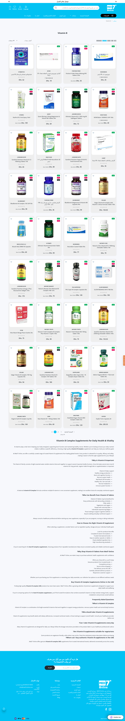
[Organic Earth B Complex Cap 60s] (21, 401)
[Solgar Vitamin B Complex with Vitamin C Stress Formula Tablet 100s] (104, 186)
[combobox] (76, 7)
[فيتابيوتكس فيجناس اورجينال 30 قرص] (21, 57)
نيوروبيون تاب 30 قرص (103, 74)
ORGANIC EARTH (21, 416)
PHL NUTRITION (76, 287)
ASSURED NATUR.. (76, 114)
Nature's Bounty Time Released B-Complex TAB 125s (49, 289)
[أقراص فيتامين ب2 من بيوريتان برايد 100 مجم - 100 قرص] (49, 186)
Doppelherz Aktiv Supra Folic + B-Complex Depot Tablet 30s (76, 375)
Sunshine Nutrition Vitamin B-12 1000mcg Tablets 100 (21, 160)
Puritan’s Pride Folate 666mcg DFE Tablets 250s (76, 74)
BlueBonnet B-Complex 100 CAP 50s (21, 203)
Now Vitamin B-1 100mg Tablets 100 (49, 419)
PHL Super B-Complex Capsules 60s (76, 289)
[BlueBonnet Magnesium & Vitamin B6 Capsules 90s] (76, 186)
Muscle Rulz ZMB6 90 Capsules (21, 246)
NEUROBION (103, 72)
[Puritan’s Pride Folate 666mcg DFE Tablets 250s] (76, 57)
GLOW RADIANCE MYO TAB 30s (103, 289)
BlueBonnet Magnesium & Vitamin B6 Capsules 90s (76, 203)
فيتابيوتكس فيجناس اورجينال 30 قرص (21, 74)
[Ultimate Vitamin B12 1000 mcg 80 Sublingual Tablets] (76, 100)
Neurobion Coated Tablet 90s (76, 246)
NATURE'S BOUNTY (49, 286)
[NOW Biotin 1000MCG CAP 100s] (104, 100)
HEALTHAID (76, 415)
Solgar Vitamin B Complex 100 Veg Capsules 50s (21, 375)
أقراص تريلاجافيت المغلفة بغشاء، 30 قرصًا (103, 160)
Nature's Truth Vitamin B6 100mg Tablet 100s (76, 332)
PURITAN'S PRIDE (48, 200)
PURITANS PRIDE (76, 71)
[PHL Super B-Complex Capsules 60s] (76, 272)
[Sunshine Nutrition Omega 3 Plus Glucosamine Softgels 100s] (21, 272)
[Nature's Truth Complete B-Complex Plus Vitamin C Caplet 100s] (49, 315)
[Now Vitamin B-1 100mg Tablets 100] (49, 401)
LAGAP (103, 158)
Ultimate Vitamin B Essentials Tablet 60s (49, 246)
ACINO (49, 71)
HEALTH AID (49, 157)
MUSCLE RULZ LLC (21, 244)
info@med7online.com (26, 687)
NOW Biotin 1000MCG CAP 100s (103, 117)
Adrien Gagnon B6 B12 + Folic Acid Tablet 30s (103, 375)
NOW (48, 416)
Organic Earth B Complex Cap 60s (21, 419)
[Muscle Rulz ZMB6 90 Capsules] (21, 229)
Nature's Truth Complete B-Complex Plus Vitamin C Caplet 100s (49, 332)
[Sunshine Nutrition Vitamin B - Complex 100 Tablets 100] (49, 358)
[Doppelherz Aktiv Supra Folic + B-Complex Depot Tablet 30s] (76, 358)
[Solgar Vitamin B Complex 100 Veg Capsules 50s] (21, 358)
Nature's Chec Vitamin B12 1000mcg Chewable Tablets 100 (104, 246)
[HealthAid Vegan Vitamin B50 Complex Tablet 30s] (76, 401)
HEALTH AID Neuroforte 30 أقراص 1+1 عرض (49, 160)
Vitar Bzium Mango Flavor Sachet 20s (21, 333)
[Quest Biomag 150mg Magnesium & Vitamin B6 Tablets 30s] (49, 100)
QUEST (49, 114)
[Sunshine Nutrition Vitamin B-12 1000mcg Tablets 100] (21, 143)
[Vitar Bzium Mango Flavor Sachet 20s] (21, 315)
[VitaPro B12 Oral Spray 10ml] (21, 100)
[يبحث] (55, 7)
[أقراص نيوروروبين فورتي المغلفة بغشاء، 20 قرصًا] (49, 57)
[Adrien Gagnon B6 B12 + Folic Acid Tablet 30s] (104, 358)
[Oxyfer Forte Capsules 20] (104, 401)
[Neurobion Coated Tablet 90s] (76, 229)
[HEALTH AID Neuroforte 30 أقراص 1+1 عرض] (49, 143)
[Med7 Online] (111, 8)
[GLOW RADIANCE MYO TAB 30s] (104, 272)
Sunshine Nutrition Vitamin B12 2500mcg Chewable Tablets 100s (104, 332)
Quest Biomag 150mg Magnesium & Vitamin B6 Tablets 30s (49, 117)
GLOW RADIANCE (103, 287)
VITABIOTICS (21, 72)
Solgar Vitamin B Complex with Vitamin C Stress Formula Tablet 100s (103, 203)
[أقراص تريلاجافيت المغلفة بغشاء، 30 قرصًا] (104, 143)
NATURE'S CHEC (104, 243)
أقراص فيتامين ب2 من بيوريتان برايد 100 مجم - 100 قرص (49, 203)
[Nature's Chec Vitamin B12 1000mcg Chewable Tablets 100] (104, 229)
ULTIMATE (48, 243)
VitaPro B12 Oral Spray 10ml (21, 117)
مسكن (114, 21)
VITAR (21, 330)
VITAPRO (21, 115)
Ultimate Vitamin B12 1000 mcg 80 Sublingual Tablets (76, 117)
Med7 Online (104, 718)
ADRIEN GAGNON (103, 372)
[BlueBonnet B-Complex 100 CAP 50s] (21, 186)
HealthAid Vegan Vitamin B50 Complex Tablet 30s (76, 418)
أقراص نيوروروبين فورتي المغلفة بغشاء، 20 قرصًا (48, 74)
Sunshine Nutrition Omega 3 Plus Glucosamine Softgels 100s (21, 289)
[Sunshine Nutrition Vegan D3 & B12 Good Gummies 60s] (76, 143)
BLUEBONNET (76, 200)
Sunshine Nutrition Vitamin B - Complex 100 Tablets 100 (49, 375)
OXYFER (104, 416)
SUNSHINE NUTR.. (76, 157)
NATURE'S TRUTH (76, 329)
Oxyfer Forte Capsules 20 (103, 419)
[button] (34, 705)
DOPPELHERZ (76, 372)
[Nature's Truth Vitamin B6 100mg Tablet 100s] (76, 315)
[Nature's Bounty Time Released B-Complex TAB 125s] (49, 272)
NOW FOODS (103, 115)
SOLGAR (104, 200)
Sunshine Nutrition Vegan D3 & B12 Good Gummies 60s (76, 160)
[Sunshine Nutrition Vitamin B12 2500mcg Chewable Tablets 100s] (104, 315)
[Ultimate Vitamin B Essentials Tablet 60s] (49, 229)
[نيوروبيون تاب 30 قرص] (104, 57)
